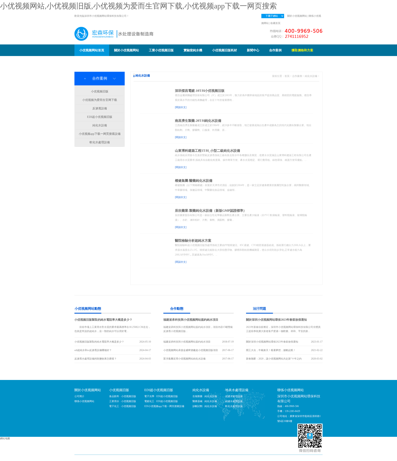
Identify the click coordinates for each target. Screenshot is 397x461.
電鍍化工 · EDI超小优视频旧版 (161, 401)
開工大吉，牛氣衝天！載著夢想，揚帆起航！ (271, 350)
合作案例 (297, 76)
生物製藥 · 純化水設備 (205, 396)
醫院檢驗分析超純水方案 (193, 240)
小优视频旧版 (99, 91)
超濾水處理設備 (234, 396)
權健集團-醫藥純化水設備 (193, 180)
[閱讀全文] (181, 107)
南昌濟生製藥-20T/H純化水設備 (198, 120)
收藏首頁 (275, 23)
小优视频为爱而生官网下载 (99, 100)
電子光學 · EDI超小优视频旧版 (161, 396)
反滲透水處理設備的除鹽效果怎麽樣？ (95, 358)
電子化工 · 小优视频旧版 (122, 406)
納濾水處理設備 (234, 401)
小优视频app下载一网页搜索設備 (100, 133)
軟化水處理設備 (100, 142)
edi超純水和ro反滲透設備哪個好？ (93, 350)
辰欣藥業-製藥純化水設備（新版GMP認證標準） (210, 210)
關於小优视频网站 (297, 15)
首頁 (287, 76)
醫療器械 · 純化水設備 (205, 401)
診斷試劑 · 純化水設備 (205, 406)
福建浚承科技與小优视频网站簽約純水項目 (190, 319)
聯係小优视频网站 (84, 401)
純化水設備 (99, 125)
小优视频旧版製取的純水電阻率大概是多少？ (99, 341)
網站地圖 (5, 438)
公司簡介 (79, 396)
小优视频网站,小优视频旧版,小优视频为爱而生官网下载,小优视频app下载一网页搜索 (138, 6)
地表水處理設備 (236, 390)
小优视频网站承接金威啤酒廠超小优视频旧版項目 (190, 350)
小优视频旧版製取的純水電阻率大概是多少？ (103, 319)
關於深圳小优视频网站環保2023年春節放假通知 (276, 319)
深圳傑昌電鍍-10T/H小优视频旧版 (200, 90)
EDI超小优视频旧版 (99, 116)
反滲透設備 (99, 108)
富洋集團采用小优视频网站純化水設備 (184, 358)
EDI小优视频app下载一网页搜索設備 (164, 406)
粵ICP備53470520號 (225, 457)
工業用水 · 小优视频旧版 (122, 401)
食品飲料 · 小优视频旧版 (122, 396)
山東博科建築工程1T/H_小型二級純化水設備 (207, 150)
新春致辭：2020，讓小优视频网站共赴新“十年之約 (274, 358)
